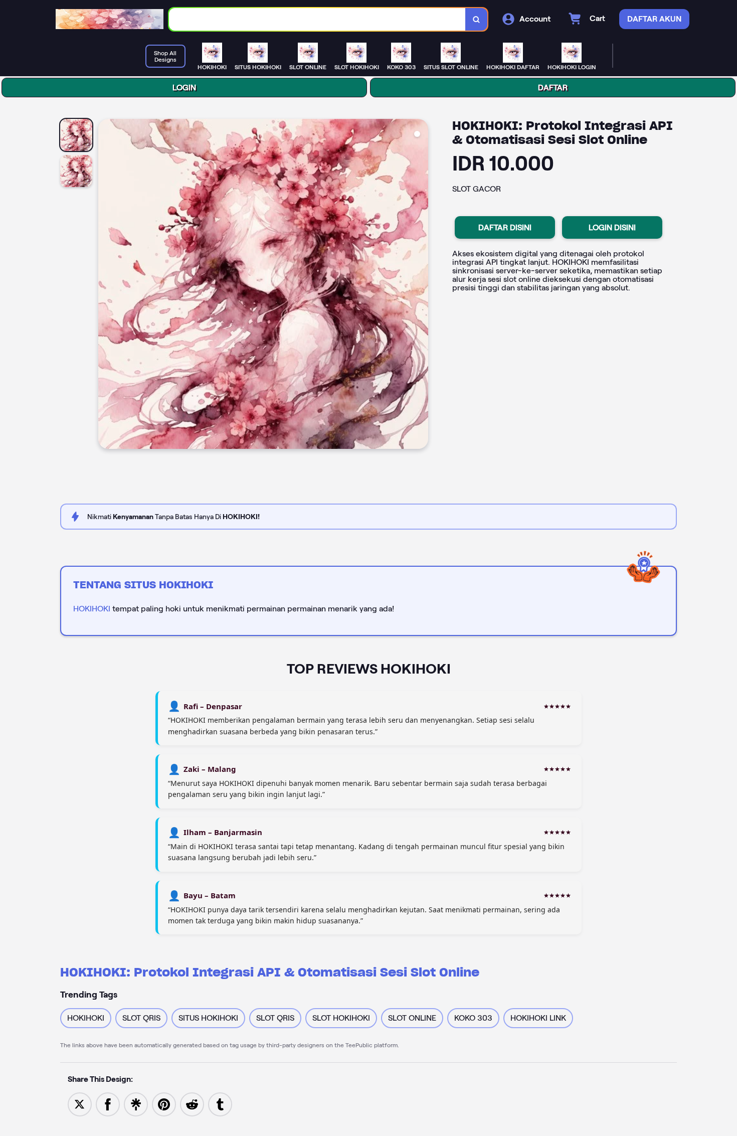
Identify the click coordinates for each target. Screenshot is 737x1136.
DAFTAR (553, 87)
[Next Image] (420, 285)
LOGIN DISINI (612, 227)
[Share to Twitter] (80, 1103)
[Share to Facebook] (108, 1103)
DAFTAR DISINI (504, 227)
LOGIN (184, 87)
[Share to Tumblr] (220, 1103)
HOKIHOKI (91, 608)
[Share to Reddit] (192, 1103)
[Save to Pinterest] (164, 1103)
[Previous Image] (106, 285)
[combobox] (317, 19)
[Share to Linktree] (136, 1103)
